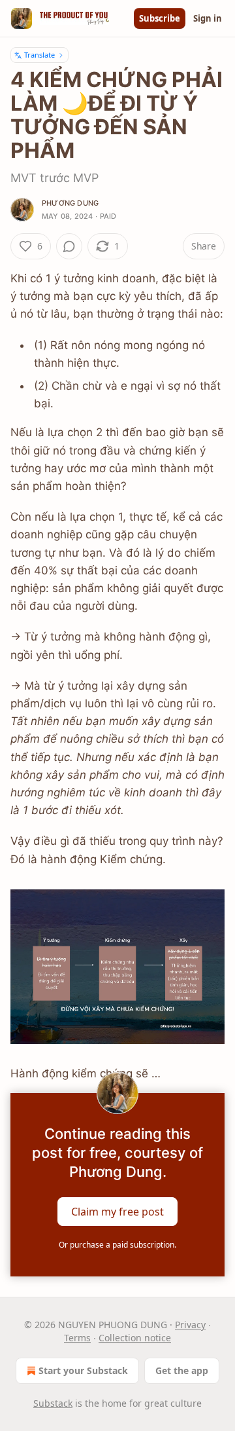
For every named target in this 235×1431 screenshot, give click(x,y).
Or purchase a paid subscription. (117, 1244)
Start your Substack (83, 1370)
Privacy (190, 1324)
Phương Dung (70, 203)
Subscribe (159, 18)
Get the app (181, 1370)
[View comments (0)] (69, 246)
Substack (52, 1403)
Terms (77, 1337)
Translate (39, 55)
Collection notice (135, 1337)
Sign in (207, 18)
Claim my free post (117, 1211)
